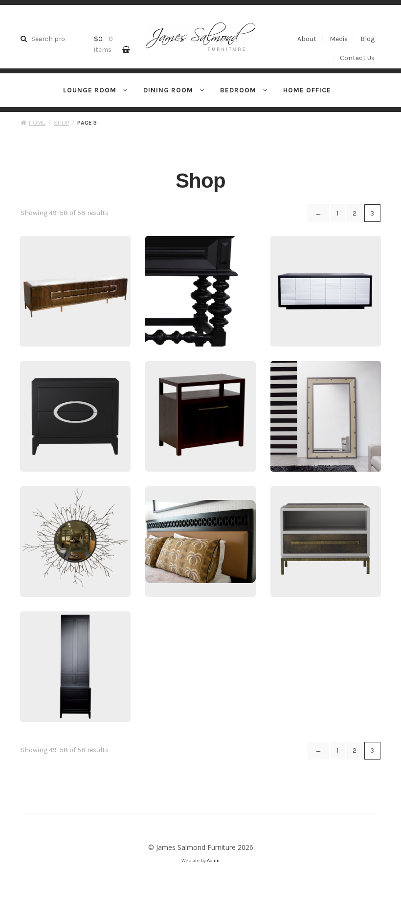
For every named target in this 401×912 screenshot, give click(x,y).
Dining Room (168, 90)
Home (37, 122)
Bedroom (238, 90)
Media (339, 39)
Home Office (307, 90)
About (306, 39)
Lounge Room (89, 90)
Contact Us (357, 58)
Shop (61, 122)
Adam (213, 860)
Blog (367, 39)
